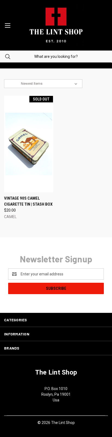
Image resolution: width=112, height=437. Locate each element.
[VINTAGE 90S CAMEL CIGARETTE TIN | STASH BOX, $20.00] (28, 144)
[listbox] (50, 84)
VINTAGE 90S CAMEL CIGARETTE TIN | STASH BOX (28, 201)
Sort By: (13, 83)
